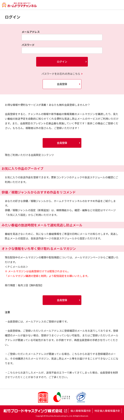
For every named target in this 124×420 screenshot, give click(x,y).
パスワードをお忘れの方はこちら (60, 74)
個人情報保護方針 (80, 411)
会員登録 (62, 84)
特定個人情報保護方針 (107, 411)
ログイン (62, 61)
